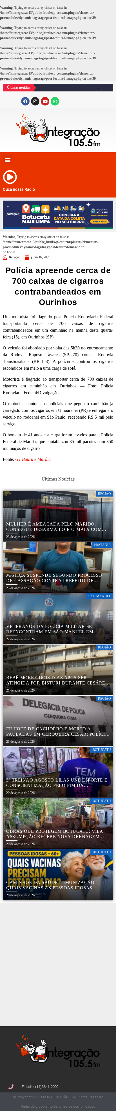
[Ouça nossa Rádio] (10, 177)
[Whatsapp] (55, 101)
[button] (7, 159)
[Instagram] (35, 101)
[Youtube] (45, 101)
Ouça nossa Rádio (19, 189)
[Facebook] (25, 101)
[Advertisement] (58, 964)
